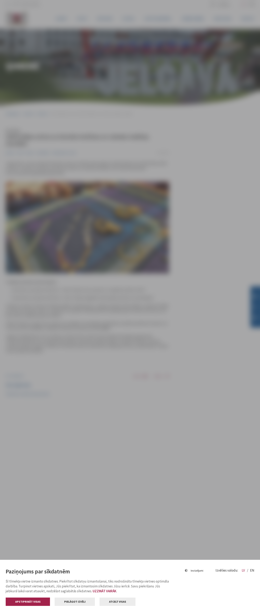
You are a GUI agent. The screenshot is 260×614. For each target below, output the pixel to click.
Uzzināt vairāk (104, 591)
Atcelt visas (117, 601)
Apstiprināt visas (28, 601)
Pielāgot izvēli (75, 601)
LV (244, 570)
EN (252, 570)
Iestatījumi (197, 570)
